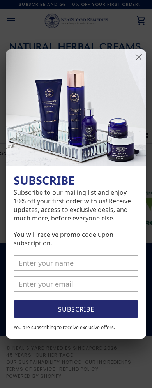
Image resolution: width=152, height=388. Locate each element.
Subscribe (76, 309)
